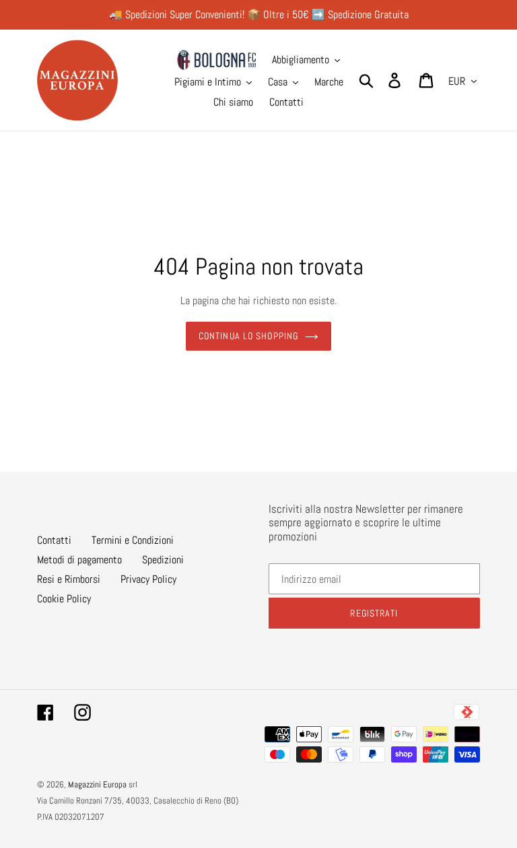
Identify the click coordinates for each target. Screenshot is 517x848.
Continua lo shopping (248, 336)
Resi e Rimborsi (68, 579)
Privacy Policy (148, 579)
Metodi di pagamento (79, 560)
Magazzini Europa (97, 784)
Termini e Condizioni (133, 540)
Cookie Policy (64, 599)
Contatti (54, 540)
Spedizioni (163, 560)
